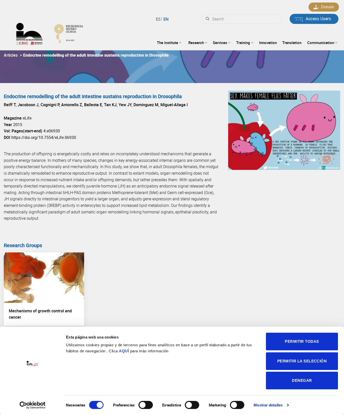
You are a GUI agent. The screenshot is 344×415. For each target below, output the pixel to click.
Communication (320, 42)
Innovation (268, 42)
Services (220, 42)
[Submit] (207, 19)
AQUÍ (124, 351)
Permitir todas (302, 341)
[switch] (146, 405)
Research (196, 42)
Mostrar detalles (268, 405)
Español (159, 19)
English (165, 19)
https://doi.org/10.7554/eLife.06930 (43, 137)
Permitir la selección (302, 361)
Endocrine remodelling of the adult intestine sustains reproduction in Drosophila (96, 55)
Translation (291, 42)
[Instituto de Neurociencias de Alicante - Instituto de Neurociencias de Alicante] (66, 32)
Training (243, 42)
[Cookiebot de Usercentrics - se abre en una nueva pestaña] (33, 405)
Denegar (302, 380)
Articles (11, 55)
